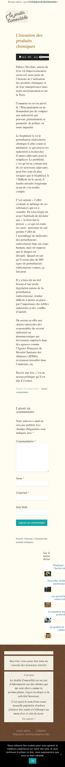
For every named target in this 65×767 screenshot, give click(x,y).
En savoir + (29, 718)
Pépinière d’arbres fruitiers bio (31, 734)
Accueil (19, 539)
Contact (41, 730)
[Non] (60, 754)
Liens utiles (23, 730)
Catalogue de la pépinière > (43, 1)
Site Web (21, 507)
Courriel (21, 493)
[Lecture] (20, 57)
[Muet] (40, 57)
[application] (32, 57)
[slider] (44, 57)
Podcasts (28, 539)
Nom (19, 478)
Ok (32, 761)
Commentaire (26, 441)
